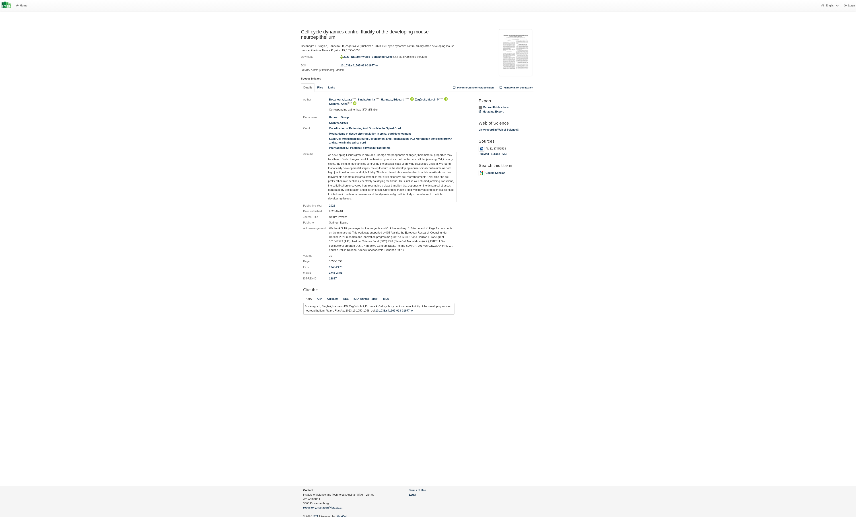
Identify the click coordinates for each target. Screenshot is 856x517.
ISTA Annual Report (366, 298)
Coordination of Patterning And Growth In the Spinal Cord (365, 128)
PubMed (484, 154)
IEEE (346, 298)
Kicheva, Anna (340, 103)
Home (23, 5)
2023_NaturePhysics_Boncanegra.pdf (368, 56)
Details (307, 87)
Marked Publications (496, 107)
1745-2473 (335, 267)
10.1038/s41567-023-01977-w (359, 65)
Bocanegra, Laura (342, 99)
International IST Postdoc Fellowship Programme (360, 148)
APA (319, 298)
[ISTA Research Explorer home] (6, 5)
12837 (333, 278)
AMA (309, 298)
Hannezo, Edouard (395, 99)
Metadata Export (493, 111)
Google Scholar (495, 172)
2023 (332, 205)
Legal (412, 494)
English (830, 5)
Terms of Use (417, 490)
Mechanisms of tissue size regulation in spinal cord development (370, 133)
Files (320, 87)
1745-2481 (335, 272)
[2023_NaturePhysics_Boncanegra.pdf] (515, 52)
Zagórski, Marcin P (429, 99)
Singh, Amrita (369, 99)
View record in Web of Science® (499, 129)
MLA (386, 298)
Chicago (332, 298)
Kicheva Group (338, 122)
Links (331, 87)
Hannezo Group (339, 117)
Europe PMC (499, 154)
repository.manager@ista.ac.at (322, 507)
